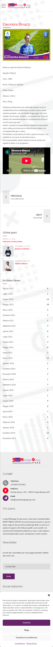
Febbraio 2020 (9, 422)
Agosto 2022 (8, 288)
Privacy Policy (31, 643)
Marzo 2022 (8, 310)
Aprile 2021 (7, 353)
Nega (26, 630)
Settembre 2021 (9, 326)
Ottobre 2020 (8, 379)
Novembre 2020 (9, 374)
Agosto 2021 (8, 331)
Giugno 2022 (8, 299)
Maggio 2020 (8, 406)
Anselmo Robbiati (22, 249)
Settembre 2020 (9, 385)
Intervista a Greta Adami (12, 242)
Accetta (26, 622)
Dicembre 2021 (9, 315)
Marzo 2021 (8, 358)
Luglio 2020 (8, 395)
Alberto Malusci (21, 264)
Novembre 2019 (9, 438)
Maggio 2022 (8, 304)
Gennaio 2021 (8, 363)
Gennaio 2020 (8, 428)
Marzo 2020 (8, 417)
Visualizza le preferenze (26, 637)
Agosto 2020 (8, 390)
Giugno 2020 (8, 401)
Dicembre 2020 (9, 369)
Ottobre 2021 (8, 321)
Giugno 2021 (8, 342)
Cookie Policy (20, 643)
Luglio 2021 (8, 337)
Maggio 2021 (8, 347)
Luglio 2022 (8, 294)
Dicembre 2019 (9, 433)
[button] (49, 595)
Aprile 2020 (7, 411)
